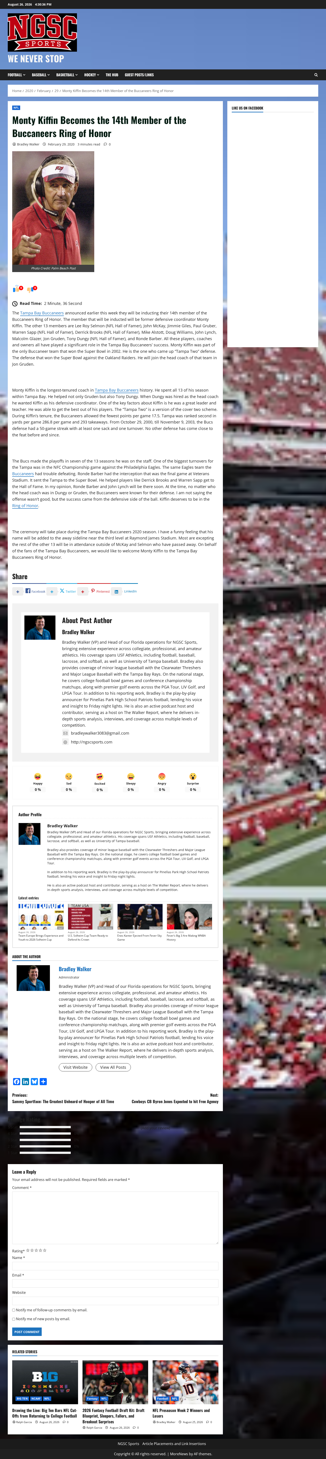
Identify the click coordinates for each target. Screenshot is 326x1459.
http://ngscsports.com (91, 742)
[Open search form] (316, 75)
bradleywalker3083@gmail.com (100, 733)
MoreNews (179, 1453)
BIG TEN (22, 1398)
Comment (22, 1187)
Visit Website (75, 1067)
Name (18, 1257)
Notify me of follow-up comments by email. (51, 1310)
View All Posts (113, 1067)
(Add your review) (155, 1128)
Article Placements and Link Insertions (174, 1443)
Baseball (39, 74)
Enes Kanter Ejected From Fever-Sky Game (139, 937)
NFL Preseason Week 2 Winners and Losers (181, 1413)
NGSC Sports (128, 1443)
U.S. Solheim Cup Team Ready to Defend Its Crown (88, 937)
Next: (175, 1098)
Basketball (65, 74)
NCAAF (36, 1398)
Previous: (63, 1098)
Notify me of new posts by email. (43, 1318)
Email (18, 1275)
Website (19, 1292)
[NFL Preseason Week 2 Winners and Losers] (185, 1382)
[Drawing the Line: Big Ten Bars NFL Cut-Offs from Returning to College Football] (45, 1382)
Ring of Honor (25, 505)
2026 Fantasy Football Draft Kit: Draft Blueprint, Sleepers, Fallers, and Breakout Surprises (113, 1415)
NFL (16, 108)
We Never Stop (36, 58)
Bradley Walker (28, 144)
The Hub (112, 74)
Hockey (90, 74)
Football (15, 74)
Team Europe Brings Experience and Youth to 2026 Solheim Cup (40, 937)
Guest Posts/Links (139, 74)
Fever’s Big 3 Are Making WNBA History (186, 937)
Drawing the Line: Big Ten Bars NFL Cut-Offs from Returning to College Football (44, 1413)
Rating (18, 1251)
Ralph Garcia (24, 1422)
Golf (60, 928)
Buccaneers (23, 473)
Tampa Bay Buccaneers (42, 313)
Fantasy (92, 1398)
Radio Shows (105, 928)
